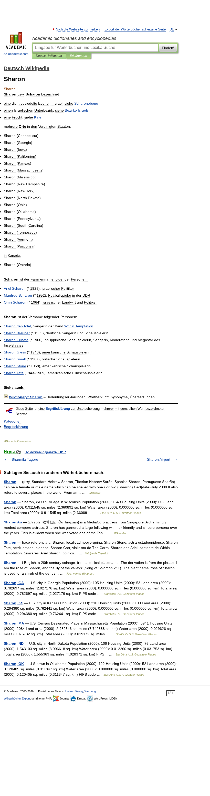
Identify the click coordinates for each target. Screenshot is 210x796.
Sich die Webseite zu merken (78, 29)
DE (172, 29)
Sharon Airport (158, 459)
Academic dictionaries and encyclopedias (74, 38)
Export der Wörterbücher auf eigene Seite (135, 29)
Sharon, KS (13, 603)
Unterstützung (74, 691)
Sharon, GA (14, 583)
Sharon (10, 482)
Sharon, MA (14, 623)
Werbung (90, 691)
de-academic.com (16, 54)
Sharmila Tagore (25, 459)
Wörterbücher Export (17, 698)
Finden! (168, 48)
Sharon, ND (14, 643)
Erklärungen (78, 56)
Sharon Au (13, 522)
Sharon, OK (14, 664)
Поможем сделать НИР (45, 452)
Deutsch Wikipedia (49, 56)
